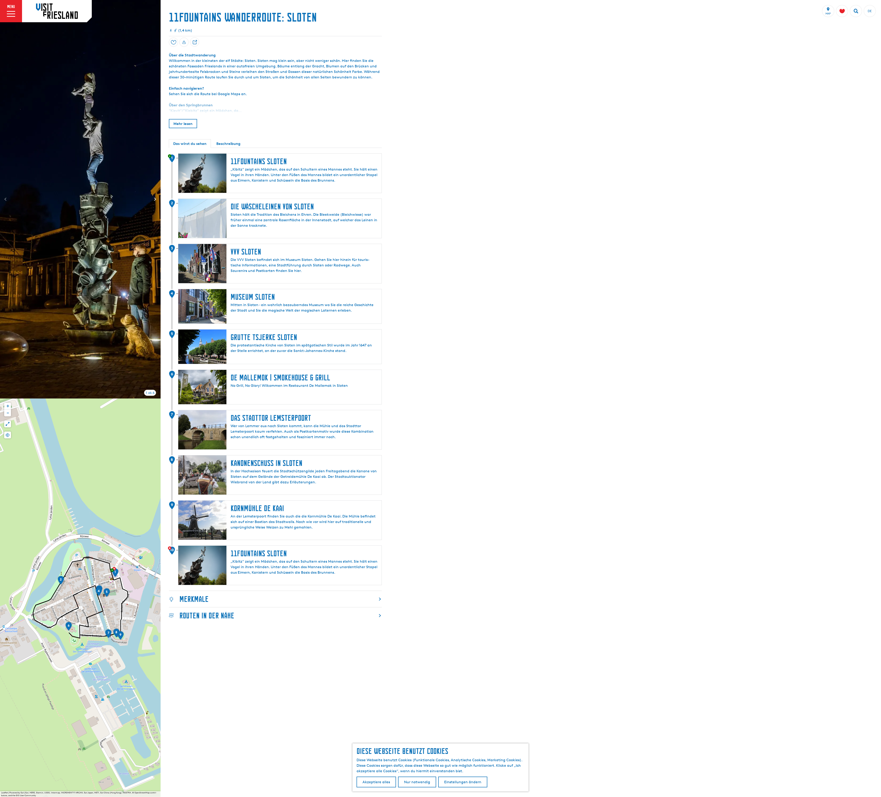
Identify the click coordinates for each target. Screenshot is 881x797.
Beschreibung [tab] (228, 143)
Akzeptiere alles (376, 782)
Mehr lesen (182, 123)
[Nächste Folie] (155, 199)
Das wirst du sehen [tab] (189, 143)
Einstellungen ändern (462, 782)
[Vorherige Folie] (5, 199)
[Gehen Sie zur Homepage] (57, 11)
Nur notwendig (417, 782)
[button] (115, 574)
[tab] (150, 393)
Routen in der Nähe (206, 615)
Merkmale (194, 599)
